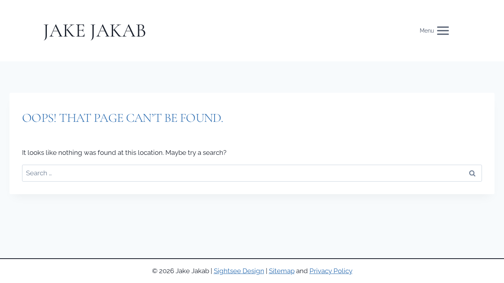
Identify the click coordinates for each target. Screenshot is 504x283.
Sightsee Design (239, 271)
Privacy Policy (330, 271)
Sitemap (282, 271)
